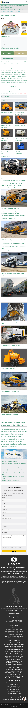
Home (7, 11)
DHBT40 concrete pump (6, 91)
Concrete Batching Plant (14, 431)
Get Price (21, 53)
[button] (24, 22)
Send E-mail (7, 53)
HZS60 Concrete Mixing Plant (16, 89)
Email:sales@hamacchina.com (8, 5)
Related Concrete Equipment (12, 438)
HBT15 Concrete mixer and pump (9, 93)
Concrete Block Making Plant (10, 436)
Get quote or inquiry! (22, 93)
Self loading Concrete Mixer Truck (14, 433)
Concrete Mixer (17, 11)
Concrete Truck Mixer (9, 434)
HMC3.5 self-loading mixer (16, 86)
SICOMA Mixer (4, 89)
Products (11, 11)
